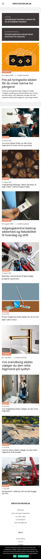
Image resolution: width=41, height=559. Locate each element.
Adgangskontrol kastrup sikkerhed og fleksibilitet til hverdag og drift (19, 232)
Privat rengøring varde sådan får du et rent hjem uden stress (20, 318)
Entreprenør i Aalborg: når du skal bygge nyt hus (19, 492)
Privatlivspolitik (23, 556)
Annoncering (20, 539)
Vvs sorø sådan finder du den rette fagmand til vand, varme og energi (17, 144)
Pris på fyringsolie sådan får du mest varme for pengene (19, 83)
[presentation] (37, 342)
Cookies (20, 545)
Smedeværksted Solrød (11, 32)
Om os (20, 542)
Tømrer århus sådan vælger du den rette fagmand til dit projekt (19, 451)
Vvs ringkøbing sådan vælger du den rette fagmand (20, 410)
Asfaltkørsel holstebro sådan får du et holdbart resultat (20, 20)
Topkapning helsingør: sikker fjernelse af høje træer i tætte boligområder (19, 186)
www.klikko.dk (22, 523)
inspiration (8, 17)
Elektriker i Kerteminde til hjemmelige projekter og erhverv (17, 277)
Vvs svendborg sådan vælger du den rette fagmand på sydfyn (17, 365)
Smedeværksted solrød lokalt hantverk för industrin (19, 35)
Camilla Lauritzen (23, 75)
